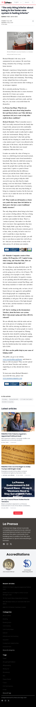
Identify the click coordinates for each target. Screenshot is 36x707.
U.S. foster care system (26, 399)
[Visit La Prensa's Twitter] (11, 544)
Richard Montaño (13, 399)
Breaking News (7, 622)
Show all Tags (7, 693)
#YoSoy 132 (6, 669)
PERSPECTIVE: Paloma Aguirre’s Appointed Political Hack (13, 435)
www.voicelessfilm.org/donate (12, 359)
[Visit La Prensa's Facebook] (4, 544)
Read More (18, 513)
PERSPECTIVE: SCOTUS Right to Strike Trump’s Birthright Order (15, 468)
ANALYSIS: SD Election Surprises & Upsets (14, 607)
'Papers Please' (7, 679)
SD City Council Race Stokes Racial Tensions (15, 598)
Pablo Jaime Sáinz (12, 16)
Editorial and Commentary (10, 636)
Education (6, 640)
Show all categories (9, 650)
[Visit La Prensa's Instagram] (7, 544)
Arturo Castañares (9, 475)
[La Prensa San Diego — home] (8, 2)
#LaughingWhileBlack (9, 662)
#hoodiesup (6, 672)
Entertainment (7, 647)
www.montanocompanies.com (12, 378)
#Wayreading (7, 665)
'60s (4, 676)
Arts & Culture (7, 615)
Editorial (5, 633)
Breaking (5, 619)
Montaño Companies (7, 402)
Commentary (7, 626)
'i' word (4, 683)
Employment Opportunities (11, 643)
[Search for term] (33, 2)
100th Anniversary (8, 686)
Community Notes (8, 629)
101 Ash (5, 689)
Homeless (4, 399)
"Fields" (4, 658)
